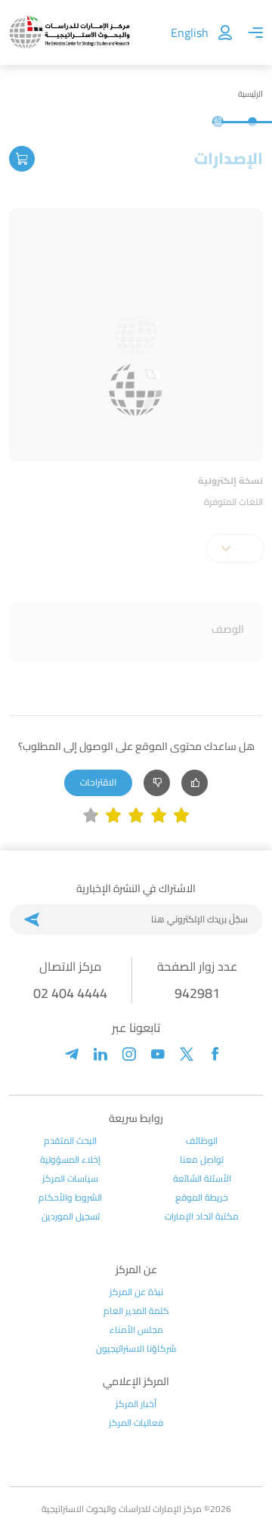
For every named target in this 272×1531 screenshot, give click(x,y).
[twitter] (186, 1054)
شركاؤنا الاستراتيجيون (136, 1349)
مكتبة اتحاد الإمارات (202, 1216)
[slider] (136, 816)
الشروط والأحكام (70, 1197)
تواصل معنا (202, 1160)
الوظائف (202, 1141)
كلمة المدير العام (136, 1311)
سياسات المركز (70, 1178)
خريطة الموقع (201, 1197)
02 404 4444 (70, 993)
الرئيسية (250, 94)
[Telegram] (72, 1054)
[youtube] (158, 1054)
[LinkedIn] (100, 1054)
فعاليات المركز (136, 1423)
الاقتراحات (98, 782)
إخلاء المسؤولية (70, 1160)
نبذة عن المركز (136, 1292)
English (190, 32)
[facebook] (215, 1054)
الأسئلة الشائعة (202, 1178)
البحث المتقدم (70, 1141)
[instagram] (129, 1054)
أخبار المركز (136, 1404)
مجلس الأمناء (136, 1330)
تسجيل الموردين (71, 1216)
